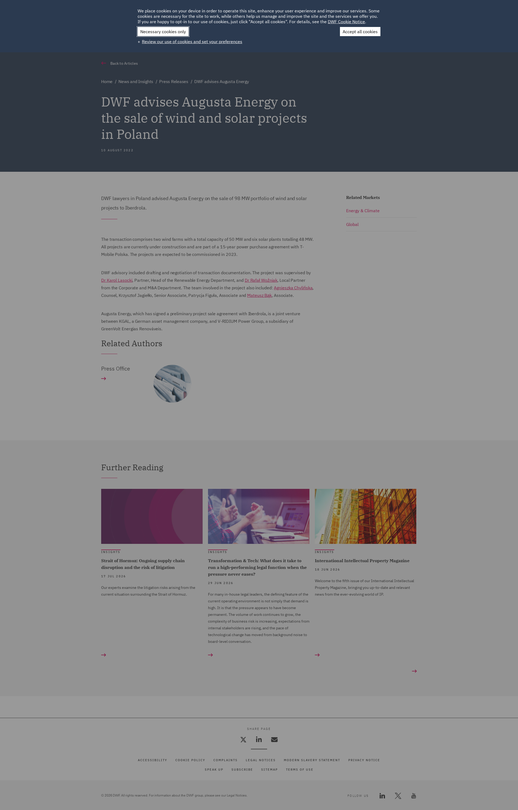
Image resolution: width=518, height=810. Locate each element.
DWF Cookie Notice (346, 21)
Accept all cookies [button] (360, 31)
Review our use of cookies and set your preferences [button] (192, 41)
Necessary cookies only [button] (163, 31)
